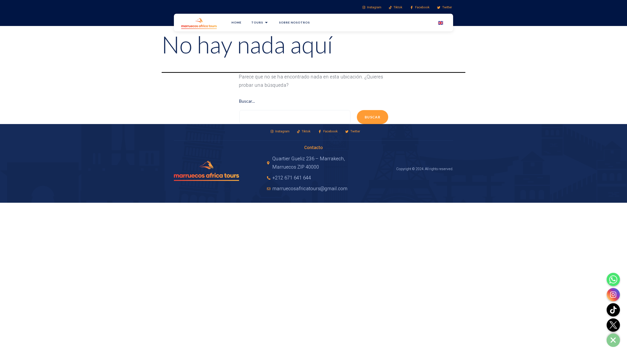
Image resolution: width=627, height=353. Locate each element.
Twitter (447, 7)
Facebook (422, 7)
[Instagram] (613, 294)
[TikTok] (613, 309)
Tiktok (397, 7)
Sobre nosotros (294, 22)
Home (236, 22)
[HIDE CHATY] (613, 340)
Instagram (373, 7)
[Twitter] (613, 325)
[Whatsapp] (613, 279)
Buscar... (247, 101)
